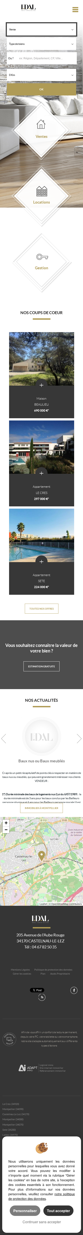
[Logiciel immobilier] (28, 1068)
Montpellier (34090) (12, 1109)
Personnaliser (25, 1210)
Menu (76, 9)
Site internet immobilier (51, 1068)
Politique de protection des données (53, 969)
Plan (43, 973)
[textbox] (48, 58)
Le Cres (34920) (10, 1104)
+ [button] (6, 823)
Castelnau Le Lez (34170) (15, 1114)
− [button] (6, 830)
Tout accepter (58, 1210)
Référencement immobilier (53, 1071)
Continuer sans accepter (42, 1221)
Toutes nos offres (41, 608)
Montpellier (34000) (12, 1119)
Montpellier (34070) (12, 1124)
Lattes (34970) (10, 1135)
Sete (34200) (9, 1129)
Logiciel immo (46, 1065)
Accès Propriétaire (60, 973)
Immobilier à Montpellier (41, 808)
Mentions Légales (20, 969)
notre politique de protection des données (41, 1196)
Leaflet (43, 904)
